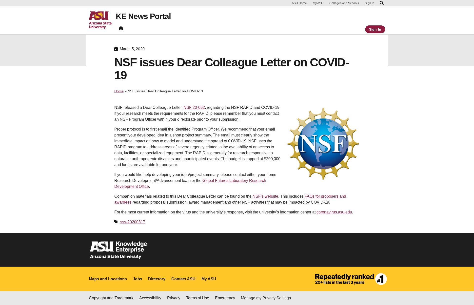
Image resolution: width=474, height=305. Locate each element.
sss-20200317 (132, 222)
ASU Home (299, 3)
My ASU (318, 3)
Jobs (137, 279)
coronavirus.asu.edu (334, 212)
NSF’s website (265, 196)
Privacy (173, 298)
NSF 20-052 (194, 107)
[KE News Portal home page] (121, 29)
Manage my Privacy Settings (266, 298)
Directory (156, 279)
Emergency (225, 298)
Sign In (369, 3)
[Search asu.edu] (381, 3)
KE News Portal (143, 16)
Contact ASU (183, 279)
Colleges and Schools (344, 3)
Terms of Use (197, 298)
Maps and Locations (108, 279)
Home (119, 91)
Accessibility (150, 298)
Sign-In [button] (375, 29)
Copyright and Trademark (111, 298)
